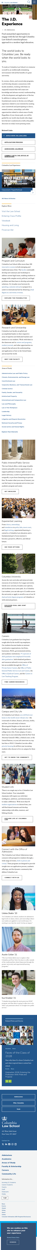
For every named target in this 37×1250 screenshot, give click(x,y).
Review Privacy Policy (13, 1237)
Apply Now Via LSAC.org (16, 135)
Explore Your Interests (10, 432)
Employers (5, 1192)
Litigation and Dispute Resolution (13, 419)
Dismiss (13, 1242)
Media (4, 1194)
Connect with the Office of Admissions (17, 156)
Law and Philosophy (9, 404)
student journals (7, 345)
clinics (8, 524)
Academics (6, 1159)
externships (15, 524)
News (3, 1204)
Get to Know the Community (17, 757)
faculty (23, 270)
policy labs (18, 527)
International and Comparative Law (14, 400)
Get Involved (10, 491)
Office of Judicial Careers (10, 673)
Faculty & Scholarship (11, 1166)
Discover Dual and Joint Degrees (15, 606)
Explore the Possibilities (16, 298)
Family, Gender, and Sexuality (12, 392)
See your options (12, 547)
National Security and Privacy (12, 423)
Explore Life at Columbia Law (16, 819)
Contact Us (6, 1141)
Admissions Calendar (14, 149)
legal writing (9, 530)
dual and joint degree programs (12, 597)
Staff (3, 1189)
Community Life (9, 1174)
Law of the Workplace (9, 408)
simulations (9, 527)
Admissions (7, 1155)
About (3, 1212)
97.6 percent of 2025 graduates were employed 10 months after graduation (16, 657)
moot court (27, 527)
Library (4, 1214)
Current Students (7, 1185)
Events (4, 1206)
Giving (3, 1210)
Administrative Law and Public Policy (14, 373)
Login (5, 1198)
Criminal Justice (7, 389)
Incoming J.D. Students (9, 1182)
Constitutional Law (8, 381)
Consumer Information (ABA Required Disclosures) (16, 1217)
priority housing (7, 746)
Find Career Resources (15, 682)
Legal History (6, 415)
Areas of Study (8, 1162)
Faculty (4, 1187)
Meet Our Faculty (12, 359)
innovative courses (8, 267)
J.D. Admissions (9, 30)
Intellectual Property (9, 396)
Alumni (4, 1208)
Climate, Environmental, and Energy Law (16, 377)
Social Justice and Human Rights (13, 427)
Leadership (6, 412)
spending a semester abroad (11, 287)
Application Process (14, 142)
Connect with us (12, 877)
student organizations (9, 804)
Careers (5, 1170)
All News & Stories (8, 199)
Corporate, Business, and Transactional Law (17, 385)
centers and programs (24, 342)
